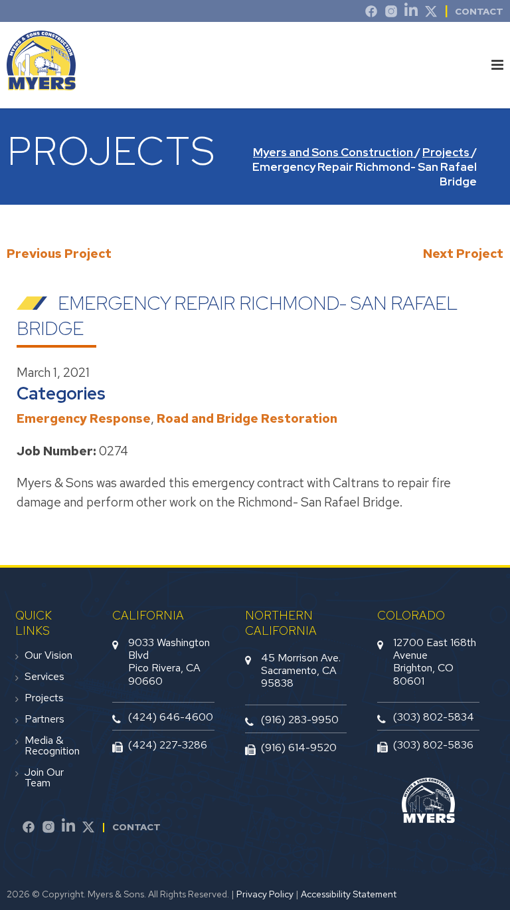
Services (44, 676)
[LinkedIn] (411, 13)
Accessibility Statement (348, 894)
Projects (44, 698)
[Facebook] (28, 829)
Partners (44, 719)
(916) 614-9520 (299, 747)
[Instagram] (391, 13)
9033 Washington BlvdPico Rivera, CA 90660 (169, 661)
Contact (479, 11)
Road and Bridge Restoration (247, 418)
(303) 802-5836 (433, 745)
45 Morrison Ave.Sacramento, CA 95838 (301, 670)
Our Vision (48, 655)
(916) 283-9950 (300, 720)
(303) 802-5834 (433, 717)
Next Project (463, 253)
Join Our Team (44, 777)
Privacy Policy (265, 894)
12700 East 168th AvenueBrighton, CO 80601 (434, 661)
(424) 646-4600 (170, 717)
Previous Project (59, 253)
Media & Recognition (52, 745)
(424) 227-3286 (167, 745)
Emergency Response (84, 418)
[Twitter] (431, 13)
